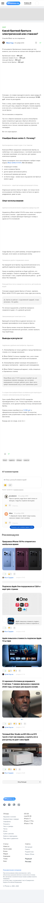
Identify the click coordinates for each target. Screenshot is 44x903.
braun (5, 460)
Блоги (5, 851)
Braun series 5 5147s (14, 163)
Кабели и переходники (10, 836)
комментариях (18, 490)
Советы (27, 844)
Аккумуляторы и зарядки (11, 819)
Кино (5, 861)
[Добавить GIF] (10, 485)
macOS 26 (27, 816)
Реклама (28, 861)
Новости (26, 460)
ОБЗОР (4, 27)
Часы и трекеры (8, 826)
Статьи (5, 844)
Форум (5, 854)
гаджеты (12, 460)
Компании (6, 856)
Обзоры (19, 460)
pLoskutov (13, 496)
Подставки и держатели (10, 838)
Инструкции (28, 847)
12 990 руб (26, 410)
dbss (11, 513)
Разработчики (29, 852)
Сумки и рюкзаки (8, 834)
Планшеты (6, 824)
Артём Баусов (9, 674)
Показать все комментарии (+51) (22, 527)
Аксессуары (7, 849)
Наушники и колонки (9, 817)
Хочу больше (22, 782)
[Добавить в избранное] (36, 43)
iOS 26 (26, 813)
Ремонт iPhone (29, 854)
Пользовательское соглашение (12, 870)
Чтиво (5, 858)
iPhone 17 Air (28, 823)
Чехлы (5, 829)
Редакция (28, 858)
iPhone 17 (27, 818)
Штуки (5, 831)
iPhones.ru (8, 886)
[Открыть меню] (2, 3)
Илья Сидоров (9, 577)
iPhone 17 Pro (28, 821)
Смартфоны (7, 821)
